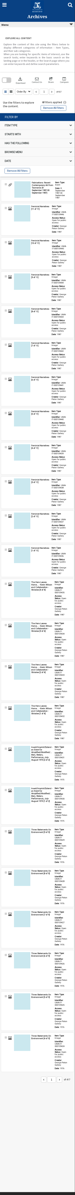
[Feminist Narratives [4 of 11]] (22, 452)
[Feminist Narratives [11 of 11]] (22, 213)
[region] (37, 145)
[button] (37, 80)
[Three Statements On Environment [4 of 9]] (22, 1043)
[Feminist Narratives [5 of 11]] (22, 418)
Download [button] (20, 80)
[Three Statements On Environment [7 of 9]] (22, 919)
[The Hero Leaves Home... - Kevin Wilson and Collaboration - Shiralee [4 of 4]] (22, 589)
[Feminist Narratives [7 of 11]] (22, 350)
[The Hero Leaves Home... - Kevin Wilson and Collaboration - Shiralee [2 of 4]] (22, 671)
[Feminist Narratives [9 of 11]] (22, 281)
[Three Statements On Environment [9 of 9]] (22, 836)
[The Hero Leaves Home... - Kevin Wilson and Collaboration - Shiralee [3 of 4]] (22, 630)
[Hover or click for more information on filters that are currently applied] (64, 102)
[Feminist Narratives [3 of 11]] (22, 486)
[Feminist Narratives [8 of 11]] (22, 316)
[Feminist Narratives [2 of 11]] (22, 521)
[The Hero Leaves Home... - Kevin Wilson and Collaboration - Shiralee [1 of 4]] (22, 713)
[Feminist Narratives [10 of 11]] (22, 247)
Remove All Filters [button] (53, 107)
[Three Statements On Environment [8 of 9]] (22, 878)
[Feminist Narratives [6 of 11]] (22, 384)
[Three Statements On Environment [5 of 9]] (22, 1001)
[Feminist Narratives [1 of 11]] (22, 555)
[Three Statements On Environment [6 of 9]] (22, 960)
